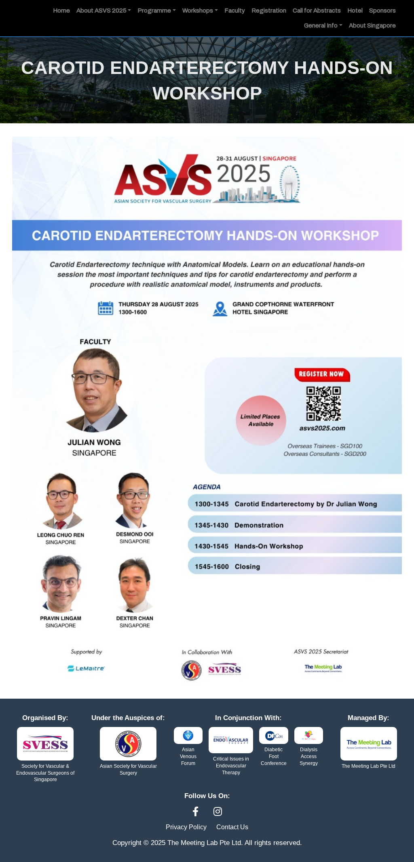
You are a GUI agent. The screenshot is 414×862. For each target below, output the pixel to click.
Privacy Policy (186, 827)
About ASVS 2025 (101, 10)
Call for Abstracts (317, 10)
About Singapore (372, 25)
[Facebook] (196, 811)
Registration (268, 10)
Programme (154, 10)
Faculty (234, 10)
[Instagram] (217, 811)
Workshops (197, 10)
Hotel (355, 10)
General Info (321, 25)
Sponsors (382, 10)
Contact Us (232, 827)
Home (61, 10)
